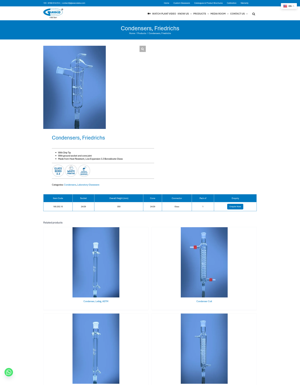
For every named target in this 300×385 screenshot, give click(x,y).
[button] (253, 14)
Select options (90, 263)
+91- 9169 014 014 (51, 3)
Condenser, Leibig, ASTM (95, 301)
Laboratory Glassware (88, 184)
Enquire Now (235, 206)
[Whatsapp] (9, 372)
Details (106, 263)
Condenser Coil (204, 301)
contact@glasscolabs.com (73, 3)
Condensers (70, 184)
